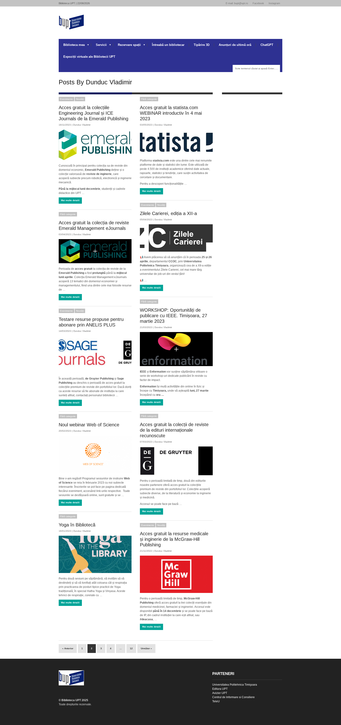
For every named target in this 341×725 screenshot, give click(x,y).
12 (131, 648)
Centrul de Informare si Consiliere (233, 697)
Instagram (274, 3)
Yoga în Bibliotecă (77, 524)
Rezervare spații (127, 46)
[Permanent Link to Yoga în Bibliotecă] (95, 554)
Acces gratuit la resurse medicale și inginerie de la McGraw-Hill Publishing (174, 539)
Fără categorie (149, 99)
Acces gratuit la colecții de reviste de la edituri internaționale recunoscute (174, 430)
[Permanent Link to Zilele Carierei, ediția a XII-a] (176, 238)
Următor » (146, 648)
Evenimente (66, 99)
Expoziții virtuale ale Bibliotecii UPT (89, 56)
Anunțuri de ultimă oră (235, 45)
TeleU (216, 701)
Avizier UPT (219, 693)
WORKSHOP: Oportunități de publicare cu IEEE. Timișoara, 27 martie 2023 (173, 315)
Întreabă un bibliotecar (168, 45)
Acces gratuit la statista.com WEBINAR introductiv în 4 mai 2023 (171, 113)
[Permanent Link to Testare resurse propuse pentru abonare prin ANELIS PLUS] (95, 354)
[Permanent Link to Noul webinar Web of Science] (95, 454)
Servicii (99, 46)
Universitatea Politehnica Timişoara (234, 684)
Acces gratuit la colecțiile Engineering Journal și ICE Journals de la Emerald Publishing (93, 113)
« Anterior (67, 648)
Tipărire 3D (201, 45)
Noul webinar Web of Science (89, 424)
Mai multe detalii (70, 200)
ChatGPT (267, 45)
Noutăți (80, 99)
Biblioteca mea (72, 46)
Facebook (258, 3)
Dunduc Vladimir (81, 124)
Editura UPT (220, 688)
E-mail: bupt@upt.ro (237, 3)
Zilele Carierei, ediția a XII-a (168, 213)
